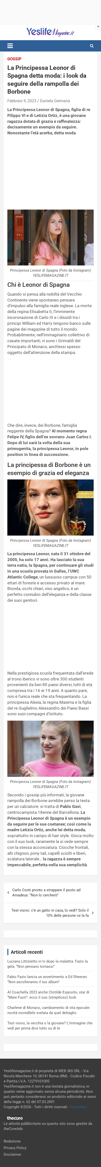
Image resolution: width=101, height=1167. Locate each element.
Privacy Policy (15, 1148)
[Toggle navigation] (10, 45)
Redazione (12, 1141)
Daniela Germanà (55, 101)
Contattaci (78, 1107)
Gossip (14, 59)
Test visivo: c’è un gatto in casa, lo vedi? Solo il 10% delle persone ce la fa (50, 913)
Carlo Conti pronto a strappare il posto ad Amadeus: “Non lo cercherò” (46, 892)
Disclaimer (12, 1154)
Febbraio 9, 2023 (21, 101)
